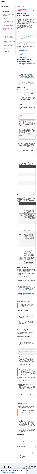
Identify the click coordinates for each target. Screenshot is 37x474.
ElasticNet (21, 54)
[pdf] (35, 10)
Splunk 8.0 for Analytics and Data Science (24, 441)
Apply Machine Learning (21, 6)
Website (28, 470)
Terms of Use (33, 470)
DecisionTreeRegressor (23, 57)
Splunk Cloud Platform (21, 5)
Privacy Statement (4, 472)
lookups (26, 293)
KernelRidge (21, 53)
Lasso (20, 51)
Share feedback (32, 447)
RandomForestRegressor (23, 50)
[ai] (33, 10)
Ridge (20, 56)
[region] (13, 471)
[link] (31, 10)
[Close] (25, 469)
